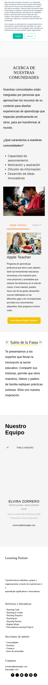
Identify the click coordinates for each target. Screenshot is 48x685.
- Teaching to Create (14, 613)
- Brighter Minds (12, 624)
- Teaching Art (11, 618)
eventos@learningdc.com (16, 667)
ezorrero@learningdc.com (24, 525)
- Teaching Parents (13, 621)
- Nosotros (9, 645)
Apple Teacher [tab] (18, 225)
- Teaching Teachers (14, 615)
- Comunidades (12, 642)
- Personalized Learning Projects (19, 627)
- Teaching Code (12, 610)
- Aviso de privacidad (14, 651)
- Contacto (9, 648)
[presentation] (38, 442)
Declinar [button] (30, 36)
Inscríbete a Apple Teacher (24, 320)
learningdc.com (12, 669)
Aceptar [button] (18, 36)
